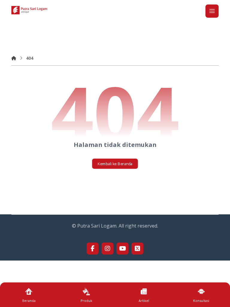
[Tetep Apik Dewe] (29, 10)
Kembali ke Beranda (115, 163)
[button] (212, 11)
